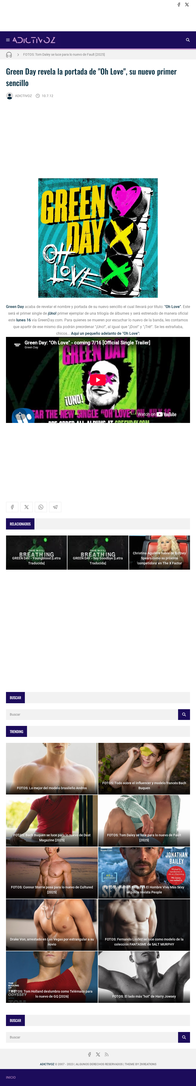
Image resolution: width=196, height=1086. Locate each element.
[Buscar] (188, 40)
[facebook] (179, 4)
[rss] (106, 1054)
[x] (187, 4)
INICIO (11, 1077)
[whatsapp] (41, 507)
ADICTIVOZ (23, 96)
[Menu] (8, 40)
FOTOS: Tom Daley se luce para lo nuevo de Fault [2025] (64, 54)
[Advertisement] (98, 19)
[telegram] (55, 507)
